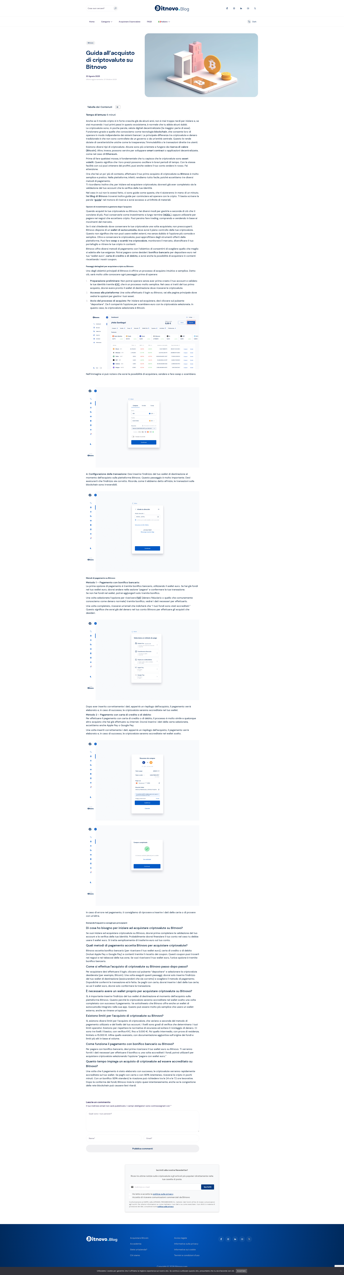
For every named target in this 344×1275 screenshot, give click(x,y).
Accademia (135, 1243)
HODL (167, 214)
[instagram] (228, 1239)
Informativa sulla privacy (186, 1243)
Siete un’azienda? (138, 1249)
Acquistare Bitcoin (139, 1238)
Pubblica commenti (142, 1148)
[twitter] (249, 1239)
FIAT (139, 597)
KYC (117, 284)
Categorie (105, 21)
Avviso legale (180, 1238)
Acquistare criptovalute (129, 21)
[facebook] (221, 1239)
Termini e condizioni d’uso (186, 1255)
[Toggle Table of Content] (117, 107)
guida (98, 199)
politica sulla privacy (163, 1194)
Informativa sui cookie (185, 1249)
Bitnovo (90, 43)
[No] (340, 1271)
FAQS (149, 21)
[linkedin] (235, 1239)
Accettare (241, 1271)
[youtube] (242, 1239)
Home (91, 21)
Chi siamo (135, 1255)
